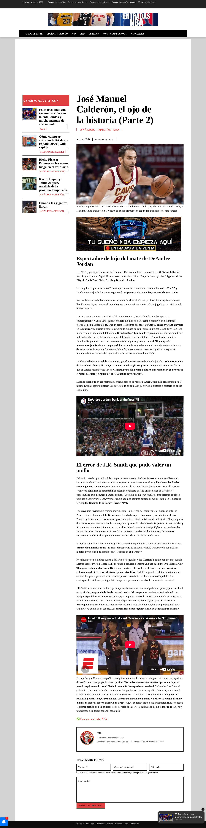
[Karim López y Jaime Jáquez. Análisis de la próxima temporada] (29, 183)
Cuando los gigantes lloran (53, 204)
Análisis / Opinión (52, 171)
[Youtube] (182, 6)
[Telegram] (165, 6)
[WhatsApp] (174, 139)
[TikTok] (169, 6)
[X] (177, 6)
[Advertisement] (103, 60)
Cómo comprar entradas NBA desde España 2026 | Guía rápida (53, 142)
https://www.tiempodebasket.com (110, 738)
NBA (116, 129)
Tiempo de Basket (52, 152)
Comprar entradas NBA (93, 719)
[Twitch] (173, 6)
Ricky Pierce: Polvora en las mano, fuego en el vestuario (54, 163)
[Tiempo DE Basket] (103, 19)
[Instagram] (156, 6)
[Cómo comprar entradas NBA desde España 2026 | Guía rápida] (29, 141)
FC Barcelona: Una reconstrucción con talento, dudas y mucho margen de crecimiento (53, 117)
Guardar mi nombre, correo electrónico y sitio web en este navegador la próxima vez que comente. (119, 772)
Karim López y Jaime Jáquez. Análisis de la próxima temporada (53, 184)
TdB (88, 139)
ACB (42, 128)
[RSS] (161, 6)
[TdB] (87, 739)
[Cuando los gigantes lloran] (29, 207)
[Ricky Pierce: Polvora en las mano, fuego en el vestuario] (29, 164)
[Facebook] (160, 139)
